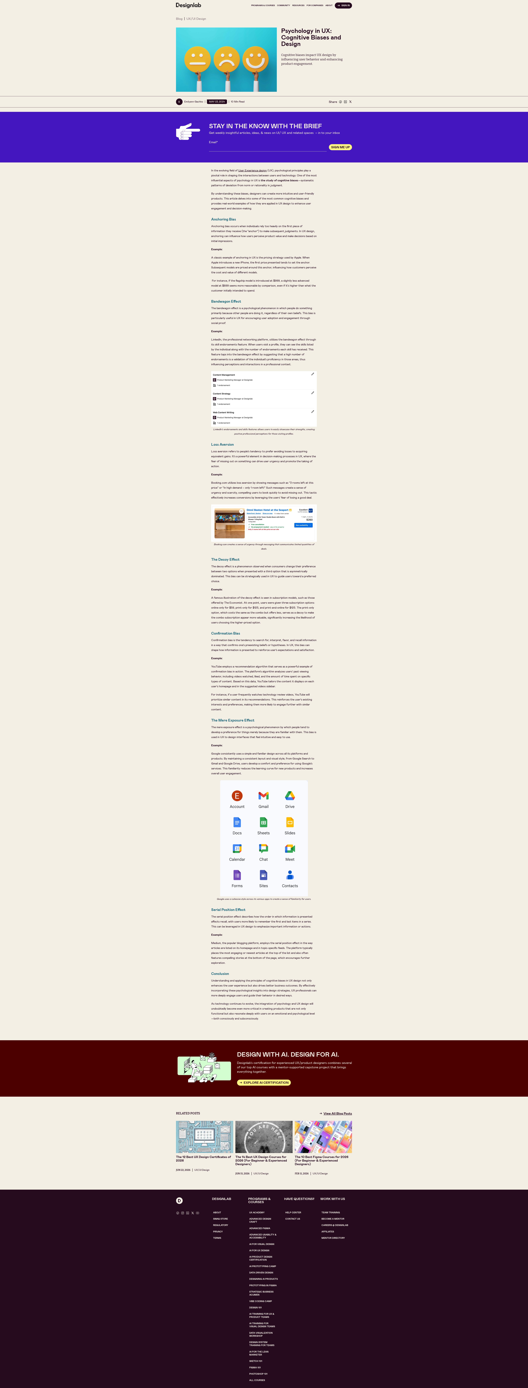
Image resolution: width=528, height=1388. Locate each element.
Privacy (218, 1231)
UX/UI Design (196, 19)
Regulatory (220, 1225)
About (217, 1212)
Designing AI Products (263, 1279)
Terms (217, 1238)
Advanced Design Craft (260, 1220)
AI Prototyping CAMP (262, 1266)
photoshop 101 (258, 1373)
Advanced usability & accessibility (263, 1236)
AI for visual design (261, 1244)
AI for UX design (259, 1250)
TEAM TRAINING (330, 1212)
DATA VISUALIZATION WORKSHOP (261, 1334)
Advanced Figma (259, 1228)
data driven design (261, 1272)
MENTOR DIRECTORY (333, 1238)
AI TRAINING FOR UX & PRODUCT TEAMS (261, 1315)
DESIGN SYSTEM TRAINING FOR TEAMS (261, 1344)
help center (293, 1212)
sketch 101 (255, 1361)
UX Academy (257, 1212)
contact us (292, 1218)
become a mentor (332, 1218)
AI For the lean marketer (259, 1353)
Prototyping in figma (263, 1285)
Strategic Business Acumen (261, 1293)
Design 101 (255, 1307)
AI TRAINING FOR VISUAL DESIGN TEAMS (262, 1325)
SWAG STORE (220, 1218)
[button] (263, 5)
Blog (179, 19)
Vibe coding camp (260, 1301)
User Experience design (252, 170)
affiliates (327, 1231)
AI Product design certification (260, 1258)
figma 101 (255, 1367)
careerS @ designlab (334, 1225)
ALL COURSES (257, 1380)
